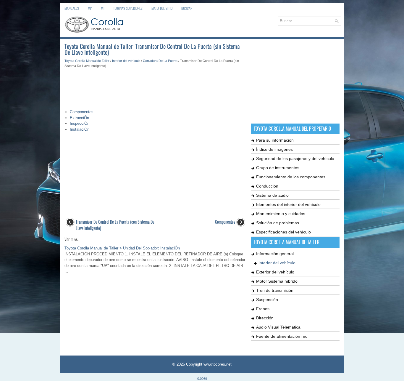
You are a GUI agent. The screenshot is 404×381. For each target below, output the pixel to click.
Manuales (71, 8)
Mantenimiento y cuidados (280, 213)
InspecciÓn (79, 123)
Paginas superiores (128, 8)
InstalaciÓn (79, 129)
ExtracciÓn (79, 118)
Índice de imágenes (274, 149)
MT (103, 8)
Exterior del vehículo (275, 272)
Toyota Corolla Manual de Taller (86, 61)
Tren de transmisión (274, 290)
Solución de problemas (277, 222)
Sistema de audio (272, 195)
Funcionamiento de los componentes (290, 177)
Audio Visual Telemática (278, 327)
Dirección (265, 318)
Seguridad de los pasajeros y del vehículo (295, 158)
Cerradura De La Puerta (160, 61)
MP (90, 8)
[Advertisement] (155, 86)
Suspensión (267, 299)
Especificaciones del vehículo (283, 232)
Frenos (262, 308)
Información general (275, 253)
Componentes (81, 112)
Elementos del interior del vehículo (288, 204)
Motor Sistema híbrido (277, 281)
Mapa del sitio (161, 8)
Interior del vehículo (126, 61)
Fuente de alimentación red (282, 336)
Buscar (186, 8)
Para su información (275, 140)
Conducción (267, 186)
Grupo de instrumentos (277, 167)
